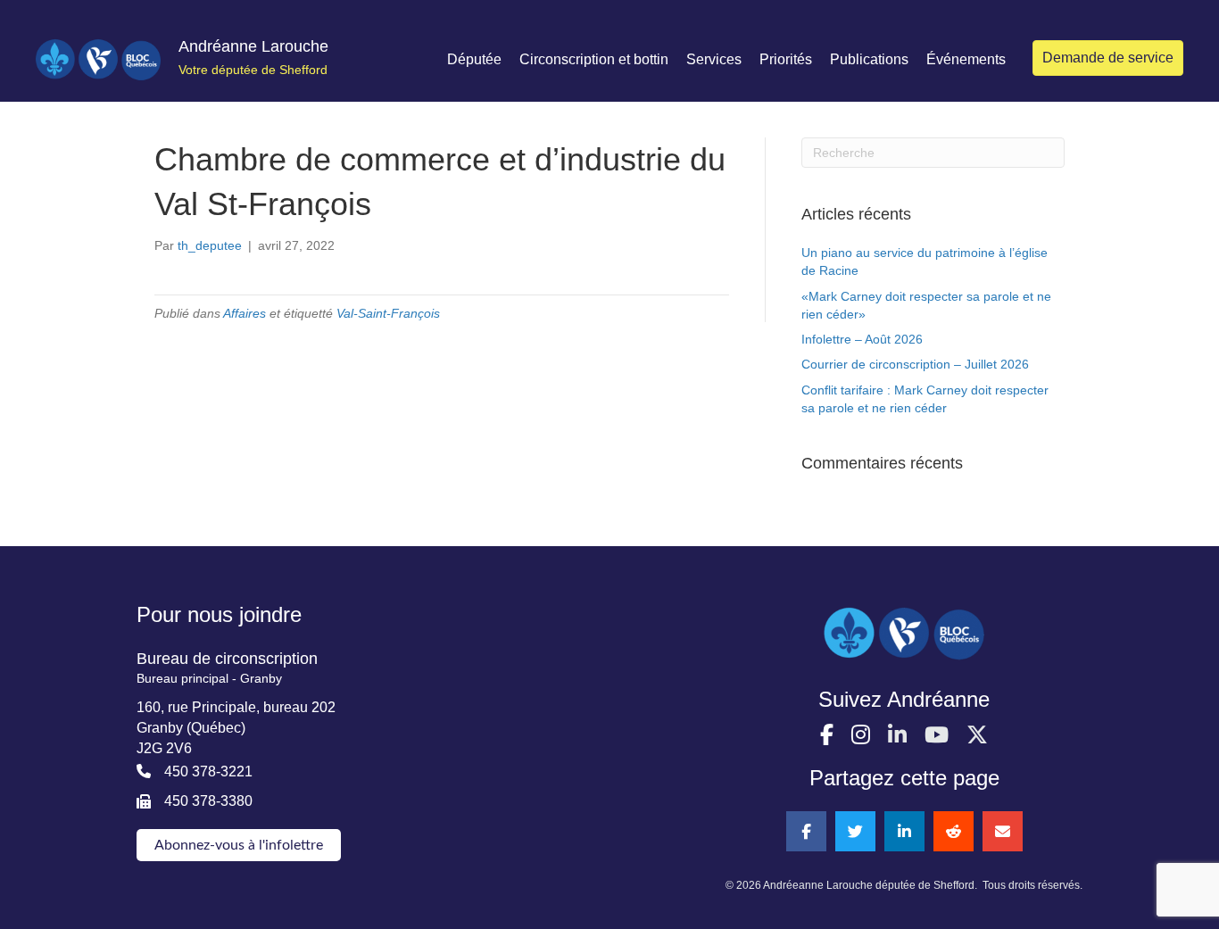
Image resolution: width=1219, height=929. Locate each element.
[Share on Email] (1003, 831)
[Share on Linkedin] (904, 831)
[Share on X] (855, 831)
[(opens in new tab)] (904, 633)
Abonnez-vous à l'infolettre (238, 845)
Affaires (244, 313)
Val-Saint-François (388, 313)
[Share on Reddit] (953, 831)
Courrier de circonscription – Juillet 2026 (915, 364)
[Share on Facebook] (806, 831)
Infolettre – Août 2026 (862, 339)
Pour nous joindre (219, 614)
